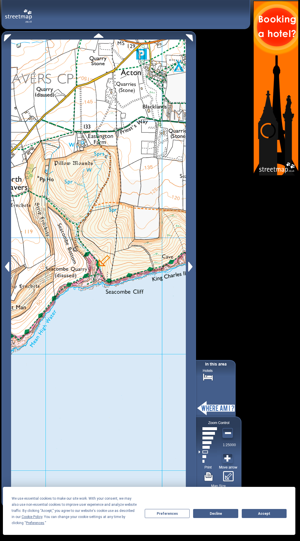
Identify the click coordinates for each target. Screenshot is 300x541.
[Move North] (98, 36)
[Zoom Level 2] (208, 456)
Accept (264, 514)
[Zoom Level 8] (208, 428)
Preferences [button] (35, 523)
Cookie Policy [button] (32, 517)
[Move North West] (6, 36)
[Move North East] (191, 36)
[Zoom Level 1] (208, 461)
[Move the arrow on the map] (228, 474)
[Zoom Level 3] (208, 451)
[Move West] (6, 267)
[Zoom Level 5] (208, 442)
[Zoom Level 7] (208, 433)
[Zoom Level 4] (208, 447)
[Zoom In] (228, 458)
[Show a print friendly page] (208, 474)
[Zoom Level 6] (208, 438)
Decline (216, 514)
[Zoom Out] (228, 433)
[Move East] (191, 267)
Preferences (167, 514)
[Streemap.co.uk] (18, 13)
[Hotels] (208, 376)
